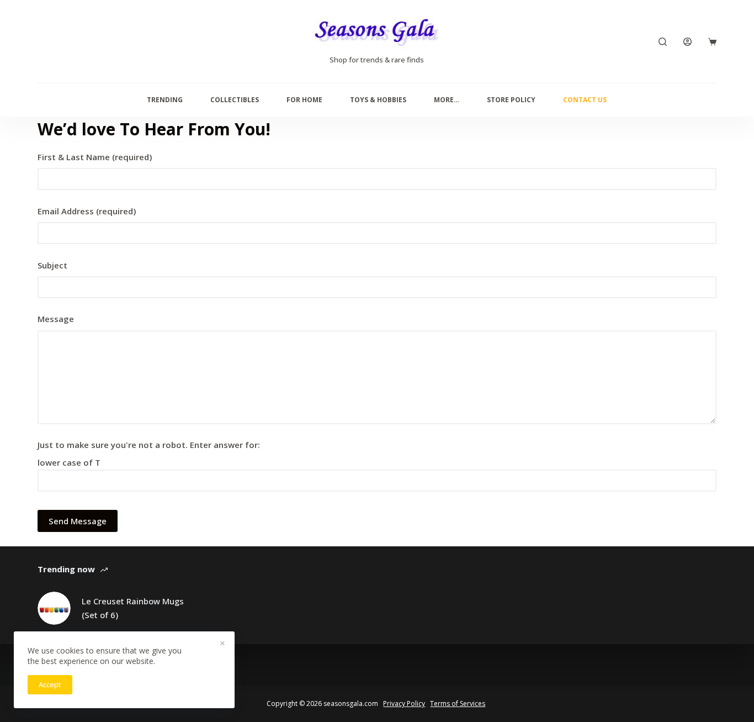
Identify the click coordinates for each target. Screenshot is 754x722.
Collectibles (234, 99)
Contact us (585, 99)
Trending (165, 99)
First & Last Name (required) (95, 156)
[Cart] (712, 42)
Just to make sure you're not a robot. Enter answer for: (149, 444)
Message (56, 318)
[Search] (663, 42)
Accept (50, 684)
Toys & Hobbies (378, 99)
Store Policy (511, 99)
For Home (304, 99)
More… (446, 99)
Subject (52, 265)
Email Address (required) (87, 211)
